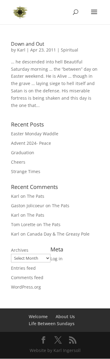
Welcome (38, 316)
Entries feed (23, 268)
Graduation (22, 152)
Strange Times (25, 171)
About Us (65, 316)
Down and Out (27, 44)
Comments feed (27, 277)
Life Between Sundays (52, 323)
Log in (56, 258)
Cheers (18, 162)
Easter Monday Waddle (34, 134)
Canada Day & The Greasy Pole (58, 234)
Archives (19, 250)
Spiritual (69, 50)
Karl (21, 50)
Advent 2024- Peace (31, 143)
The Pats (35, 196)
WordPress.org (26, 287)
